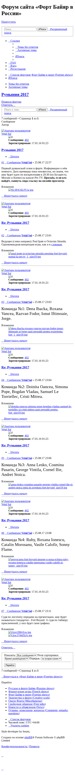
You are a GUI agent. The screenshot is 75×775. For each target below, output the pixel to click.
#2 (2, 235)
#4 (2, 380)
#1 (2, 162)
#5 (2, 458)
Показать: (10, 655)
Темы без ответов (18, 83)
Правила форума (11, 101)
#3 (2, 302)
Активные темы (18, 87)
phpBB (28, 737)
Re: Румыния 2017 (15, 223)
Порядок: (35, 658)
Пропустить (8, 21)
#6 (2, 532)
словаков (56, 244)
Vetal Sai (6, 133)
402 (27, 140)
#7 (2, 611)
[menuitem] (26, 47)
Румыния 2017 (15, 94)
